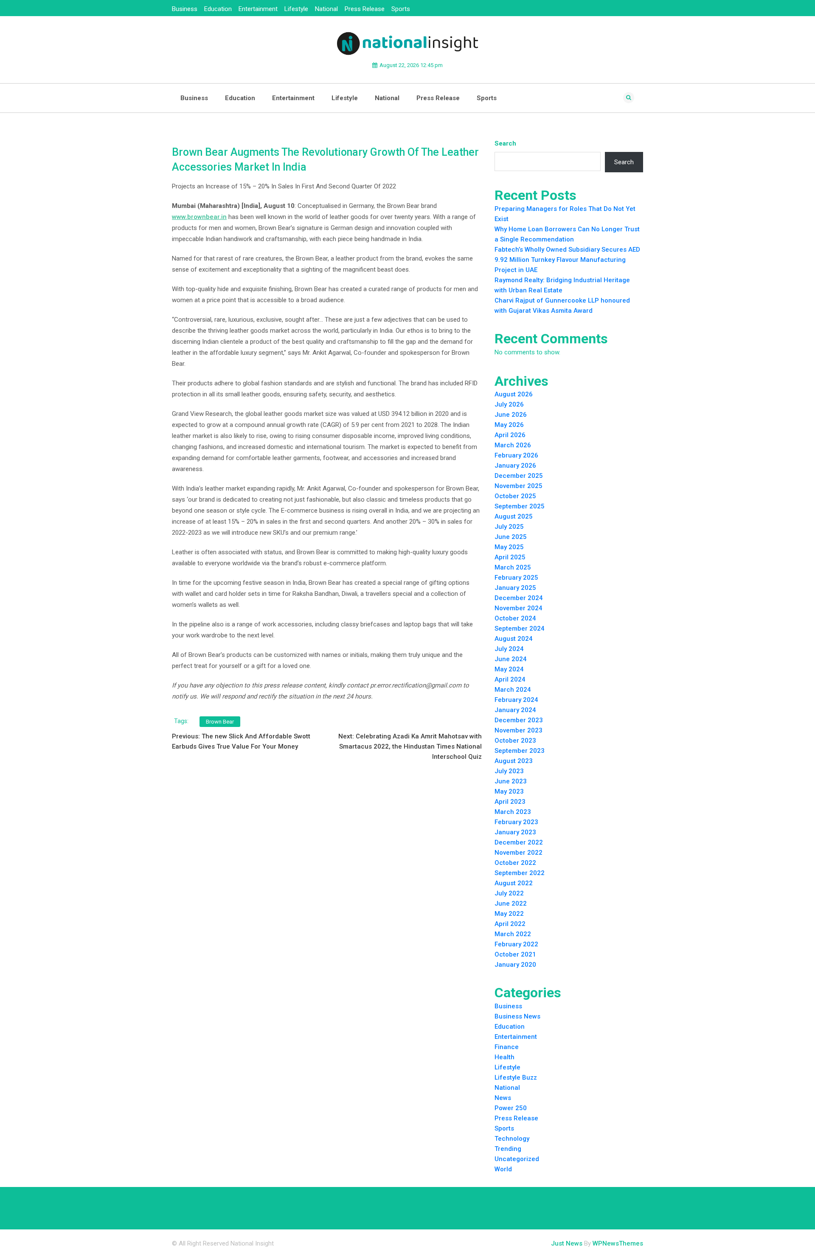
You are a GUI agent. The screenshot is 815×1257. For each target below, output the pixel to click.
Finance (507, 1047)
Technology (512, 1138)
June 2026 (511, 414)
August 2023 (514, 761)
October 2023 (515, 740)
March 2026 (513, 445)
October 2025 (515, 496)
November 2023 (518, 730)
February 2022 (516, 944)
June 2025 (511, 537)
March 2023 (513, 812)
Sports (400, 9)
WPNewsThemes (618, 1243)
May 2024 (509, 669)
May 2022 (509, 913)
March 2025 (513, 567)
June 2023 (511, 781)
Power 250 (511, 1108)
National (326, 9)
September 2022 (520, 873)
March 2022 (513, 934)
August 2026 (514, 394)
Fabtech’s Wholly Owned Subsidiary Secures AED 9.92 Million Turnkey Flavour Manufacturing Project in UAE (567, 260)
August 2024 (514, 639)
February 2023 (516, 822)
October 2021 (515, 954)
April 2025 (510, 557)
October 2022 (515, 863)
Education (218, 9)
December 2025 (519, 476)
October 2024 (515, 618)
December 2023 (519, 720)
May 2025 (509, 547)
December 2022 (519, 842)
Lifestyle (296, 9)
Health (504, 1057)
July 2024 (509, 649)
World (503, 1169)
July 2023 (509, 771)
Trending (508, 1149)
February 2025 (516, 577)
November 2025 (518, 486)
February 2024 (516, 700)
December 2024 (519, 598)
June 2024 (511, 659)
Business (184, 9)
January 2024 (515, 710)
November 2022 (518, 852)
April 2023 (510, 801)
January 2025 (515, 588)
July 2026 (509, 404)
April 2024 (510, 679)
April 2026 (510, 435)
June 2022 (511, 903)
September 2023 (520, 751)
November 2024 (518, 608)
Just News (566, 1243)
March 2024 (513, 689)
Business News (517, 1016)
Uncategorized (517, 1159)
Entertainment (258, 9)
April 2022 (510, 924)
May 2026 (509, 425)
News (503, 1098)
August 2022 (514, 883)
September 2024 (520, 628)
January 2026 (515, 465)
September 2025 (520, 506)
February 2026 (516, 455)
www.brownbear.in (199, 217)
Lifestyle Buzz (516, 1077)
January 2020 (515, 964)
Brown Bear (220, 721)
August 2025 (514, 516)
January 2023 (515, 832)
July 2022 (509, 893)
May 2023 (509, 791)
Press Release (365, 9)
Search (505, 143)
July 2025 (509, 526)
